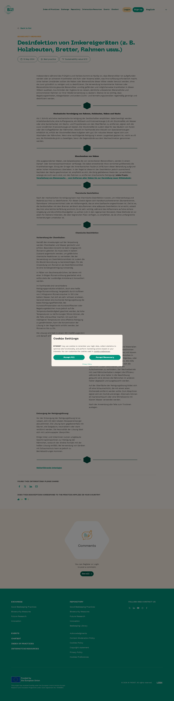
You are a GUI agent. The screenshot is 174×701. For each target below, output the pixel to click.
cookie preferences (102, 351)
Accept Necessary (105, 357)
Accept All (69, 357)
